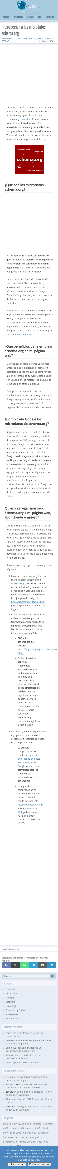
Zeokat (5, 41)
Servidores (50, 16)
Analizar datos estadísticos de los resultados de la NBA (24, 1057)
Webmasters (43, 38)
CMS (37, 1128)
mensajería (21, 1137)
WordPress (18, 16)
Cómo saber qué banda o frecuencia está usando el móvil (26, 1086)
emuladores (29, 1132)
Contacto (33, 12)
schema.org (17, 583)
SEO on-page (30, 440)
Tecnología (11, 1005)
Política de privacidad (39, 1164)
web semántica (25, 334)
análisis (7, 1128)
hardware (8, 1137)
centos (29, 1128)
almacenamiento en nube (17, 1123)
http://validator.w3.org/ (30, 804)
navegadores (36, 1137)
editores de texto (12, 1132)
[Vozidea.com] (29, 8)
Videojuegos (12, 1014)
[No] (54, 1157)
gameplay (43, 1132)
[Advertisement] (29, 74)
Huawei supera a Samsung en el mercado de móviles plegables (28, 1042)
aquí (20, 676)
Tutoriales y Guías (26, 38)
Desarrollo (10, 38)
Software (10, 1001)
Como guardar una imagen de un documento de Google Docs (24, 1049)
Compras (10, 989)
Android (30, 16)
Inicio (22, 12)
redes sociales (27, 1141)
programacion (10, 1141)
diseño (45, 1128)
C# (22, 1128)
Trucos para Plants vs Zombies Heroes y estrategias (27, 1078)
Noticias (10, 997)
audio (16, 1128)
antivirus (48, 1123)
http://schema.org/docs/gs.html (28, 601)
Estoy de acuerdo (17, 1164)
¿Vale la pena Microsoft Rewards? (24, 1062)
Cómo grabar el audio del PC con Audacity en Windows (28, 1108)
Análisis (6, 16)
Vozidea (26, 119)
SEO (39, 16)
